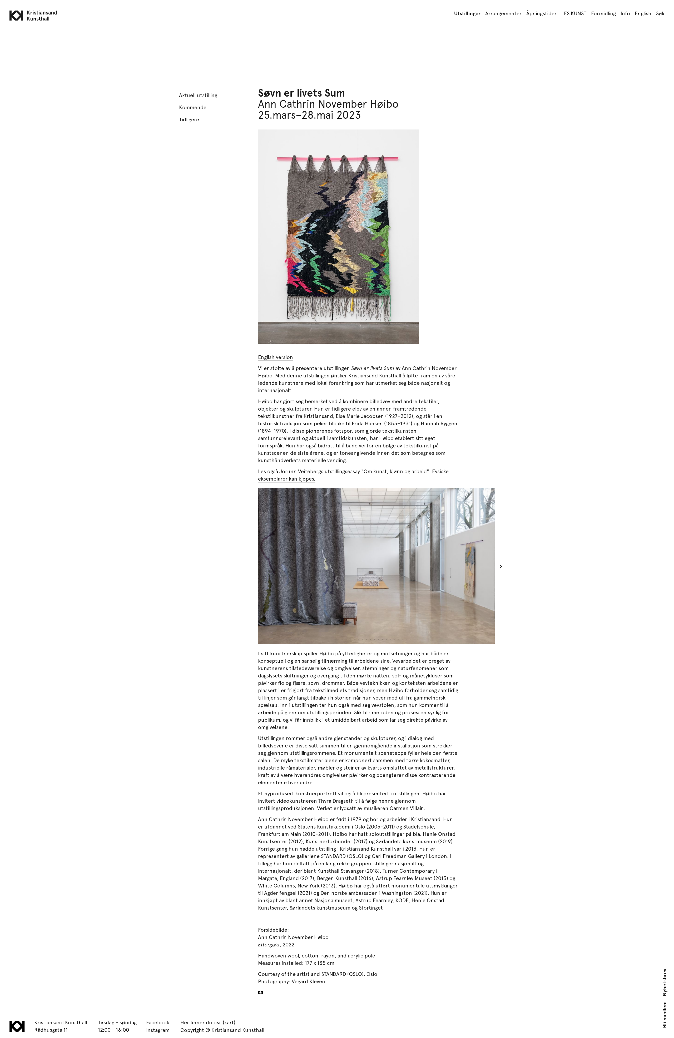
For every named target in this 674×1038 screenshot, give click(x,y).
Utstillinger (467, 13)
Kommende (192, 107)
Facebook (157, 1022)
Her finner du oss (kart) (207, 1022)
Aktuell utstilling (198, 95)
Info (625, 13)
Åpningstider (541, 13)
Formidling (603, 13)
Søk (660, 13)
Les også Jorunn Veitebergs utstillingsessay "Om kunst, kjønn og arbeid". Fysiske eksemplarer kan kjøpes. (353, 474)
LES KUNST (573, 13)
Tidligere (189, 119)
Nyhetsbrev (664, 982)
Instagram (158, 1030)
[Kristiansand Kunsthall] (337, 26)
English (643, 13)
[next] (441, 566)
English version (275, 357)
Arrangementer (503, 13)
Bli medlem (664, 1014)
